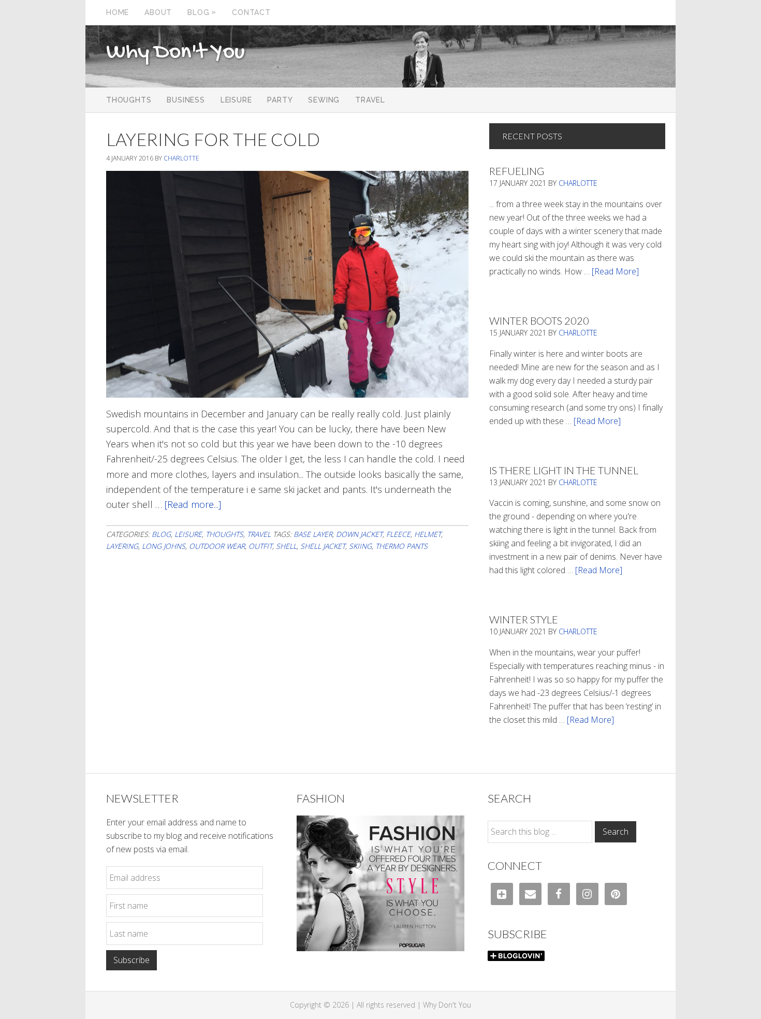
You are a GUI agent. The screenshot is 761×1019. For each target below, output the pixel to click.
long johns (163, 546)
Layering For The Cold (213, 139)
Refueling (516, 171)
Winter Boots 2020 (539, 320)
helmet (427, 534)
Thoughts (224, 534)
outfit (260, 546)
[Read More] (615, 271)
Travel (259, 534)
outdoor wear (217, 546)
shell (286, 546)
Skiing (360, 546)
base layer (313, 534)
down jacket (359, 534)
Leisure (188, 534)
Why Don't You (175, 52)
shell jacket (322, 546)
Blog (161, 534)
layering (122, 546)
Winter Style (523, 619)
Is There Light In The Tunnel (563, 470)
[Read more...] (193, 504)
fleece (398, 534)
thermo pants (401, 546)
